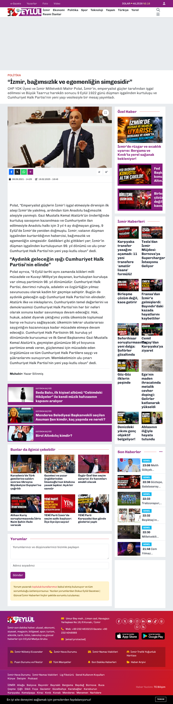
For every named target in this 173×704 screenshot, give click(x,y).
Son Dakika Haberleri (104, 662)
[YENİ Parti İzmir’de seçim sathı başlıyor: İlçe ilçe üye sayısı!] (59, 503)
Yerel (135, 10)
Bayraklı (55, 685)
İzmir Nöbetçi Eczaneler (29, 651)
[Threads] (161, 621)
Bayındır (43, 685)
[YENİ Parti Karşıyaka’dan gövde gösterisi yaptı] (93, 503)
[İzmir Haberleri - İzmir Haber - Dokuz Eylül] (24, 12)
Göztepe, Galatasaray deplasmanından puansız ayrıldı (153, 484)
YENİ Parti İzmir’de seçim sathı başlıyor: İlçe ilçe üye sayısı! (58, 518)
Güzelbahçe (59, 688)
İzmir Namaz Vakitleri (105, 651)
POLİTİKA (14, 75)
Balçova (31, 685)
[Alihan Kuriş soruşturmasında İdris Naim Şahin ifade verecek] (25, 503)
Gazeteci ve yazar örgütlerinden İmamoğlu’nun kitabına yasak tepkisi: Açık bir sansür (59, 482)
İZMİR (11, 685)
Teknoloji (97, 10)
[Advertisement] (86, 43)
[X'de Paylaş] (17, 172)
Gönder (18, 575)
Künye (11, 678)
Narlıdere (95, 692)
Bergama (67, 685)
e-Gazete (15, 3)
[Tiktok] (155, 621)
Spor (84, 10)
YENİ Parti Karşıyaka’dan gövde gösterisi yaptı (92, 518)
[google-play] (153, 636)
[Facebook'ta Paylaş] (11, 172)
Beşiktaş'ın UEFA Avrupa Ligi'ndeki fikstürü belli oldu (150, 518)
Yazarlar (32, 3)
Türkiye (123, 10)
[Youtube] (149, 621)
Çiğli (20, 688)
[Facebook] (119, 621)
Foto (45, 3)
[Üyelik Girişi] (162, 3)
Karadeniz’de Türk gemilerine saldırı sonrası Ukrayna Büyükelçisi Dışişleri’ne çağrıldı (25, 482)
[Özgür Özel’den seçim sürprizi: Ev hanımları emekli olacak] (93, 463)
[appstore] (127, 636)
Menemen (82, 692)
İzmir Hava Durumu (65, 651)
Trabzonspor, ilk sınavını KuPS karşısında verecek (151, 501)
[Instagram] (137, 621)
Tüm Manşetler (62, 662)
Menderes (69, 692)
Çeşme (12, 688)
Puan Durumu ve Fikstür (28, 662)
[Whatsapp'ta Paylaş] (24, 172)
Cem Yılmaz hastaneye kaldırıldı (149, 551)
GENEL (146, 460)
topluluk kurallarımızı (45, 586)
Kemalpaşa (28, 692)
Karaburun (90, 688)
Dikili (27, 688)
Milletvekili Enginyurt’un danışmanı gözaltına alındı (152, 534)
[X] (125, 621)
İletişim (21, 678)
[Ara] (158, 10)
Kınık (48, 692)
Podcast (33, 678)
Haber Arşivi (138, 662)
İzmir (46, 10)
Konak (57, 692)
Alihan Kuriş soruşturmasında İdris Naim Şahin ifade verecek (25, 520)
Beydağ (79, 685)
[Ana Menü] (158, 14)
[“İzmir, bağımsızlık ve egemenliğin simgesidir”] (60, 137)
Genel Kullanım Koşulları (90, 674)
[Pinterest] (131, 621)
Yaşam (110, 10)
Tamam (160, 699)
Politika (73, 10)
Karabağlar (75, 688)
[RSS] (143, 627)
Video (57, 3)
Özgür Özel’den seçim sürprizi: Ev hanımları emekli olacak (92, 479)
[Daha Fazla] (30, 172)
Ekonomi (59, 10)
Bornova (91, 685)
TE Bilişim (159, 686)
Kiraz (40, 692)
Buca (101, 685)
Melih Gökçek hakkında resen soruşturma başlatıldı (150, 468)
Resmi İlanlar (52, 14)
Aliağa (21, 685)
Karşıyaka (14, 692)
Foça (35, 688)
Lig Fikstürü (67, 674)
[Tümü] (161, 451)
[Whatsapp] (137, 627)
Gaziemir (45, 688)
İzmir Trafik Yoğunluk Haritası (141, 653)
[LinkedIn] (143, 621)
